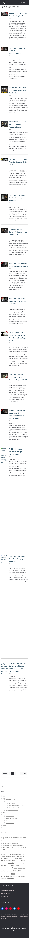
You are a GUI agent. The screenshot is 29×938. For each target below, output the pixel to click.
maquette (11, 863)
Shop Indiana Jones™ (10, 799)
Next (24, 773)
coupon (13, 856)
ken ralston (19, 860)
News (10, 18)
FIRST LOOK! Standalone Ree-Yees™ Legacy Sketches (17, 198)
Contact (4, 825)
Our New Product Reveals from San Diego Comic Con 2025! (18, 162)
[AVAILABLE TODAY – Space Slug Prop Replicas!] (4, 14)
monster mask (20, 862)
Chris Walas (3, 856)
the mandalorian (20, 876)
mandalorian (4, 863)
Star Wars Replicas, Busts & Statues (16, 805)
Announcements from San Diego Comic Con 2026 (13, 845)
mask (16, 862)
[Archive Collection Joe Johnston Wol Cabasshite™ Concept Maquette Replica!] (4, 411)
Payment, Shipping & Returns (12, 818)
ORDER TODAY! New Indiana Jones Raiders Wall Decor (14, 840)
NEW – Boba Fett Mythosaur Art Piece (10, 843)
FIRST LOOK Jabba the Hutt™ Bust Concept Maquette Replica (17, 51)
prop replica (11, 865)
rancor (17, 865)
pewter (24, 863)
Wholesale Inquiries (10, 822)
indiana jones (4, 860)
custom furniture (20, 856)
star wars (17, 871)
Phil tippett (4, 865)
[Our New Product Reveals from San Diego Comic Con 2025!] (4, 159)
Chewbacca (23, 854)
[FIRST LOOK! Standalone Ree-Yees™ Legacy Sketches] (4, 197)
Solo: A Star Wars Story (8, 871)
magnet (23, 860)
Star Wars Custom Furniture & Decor (16, 807)
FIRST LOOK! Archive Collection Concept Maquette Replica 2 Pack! (18, 377)
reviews (15, 868)
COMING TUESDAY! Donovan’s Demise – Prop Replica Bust (18, 232)
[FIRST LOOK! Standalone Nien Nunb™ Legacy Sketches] (4, 605)
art (4, 854)
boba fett (12, 854)
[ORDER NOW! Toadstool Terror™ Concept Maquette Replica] (4, 124)
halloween (16, 858)
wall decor (11, 878)
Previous (5, 773)
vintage (6, 878)
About (4, 814)
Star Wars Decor (12, 803)
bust (16, 854)
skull (2, 871)
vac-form (3, 878)
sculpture (22, 868)
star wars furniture (5, 874)
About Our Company (10, 816)
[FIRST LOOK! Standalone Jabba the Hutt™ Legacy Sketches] (4, 299)
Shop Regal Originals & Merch (12, 810)
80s (3, 854)
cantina (19, 854)
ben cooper (8, 854)
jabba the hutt (12, 860)
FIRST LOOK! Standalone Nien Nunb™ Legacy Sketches (17, 559)
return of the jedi (7, 868)
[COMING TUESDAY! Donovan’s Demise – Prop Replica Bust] (4, 230)
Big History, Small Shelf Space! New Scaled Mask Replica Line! (18, 90)
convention (8, 856)
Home (4, 796)
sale (19, 868)
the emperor (22, 873)
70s (1, 854)
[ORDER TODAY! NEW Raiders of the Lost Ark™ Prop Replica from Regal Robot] (4, 333)
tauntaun (17, 874)
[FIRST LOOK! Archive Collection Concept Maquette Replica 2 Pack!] (4, 375)
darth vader (3, 858)
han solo (20, 858)
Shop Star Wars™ (9, 802)
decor (7, 858)
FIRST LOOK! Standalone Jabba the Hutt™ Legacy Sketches (17, 301)
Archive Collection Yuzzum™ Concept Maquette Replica (15, 451)
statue (13, 874)
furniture (12, 858)
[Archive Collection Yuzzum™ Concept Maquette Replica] (4, 498)
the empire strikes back (8, 876)
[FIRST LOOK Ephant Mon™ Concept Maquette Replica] (4, 264)
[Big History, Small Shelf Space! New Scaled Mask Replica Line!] (4, 89)
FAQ (6, 820)
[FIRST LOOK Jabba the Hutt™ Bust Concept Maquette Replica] (4, 49)
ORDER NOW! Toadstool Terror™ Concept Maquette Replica (17, 124)
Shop (4, 798)
